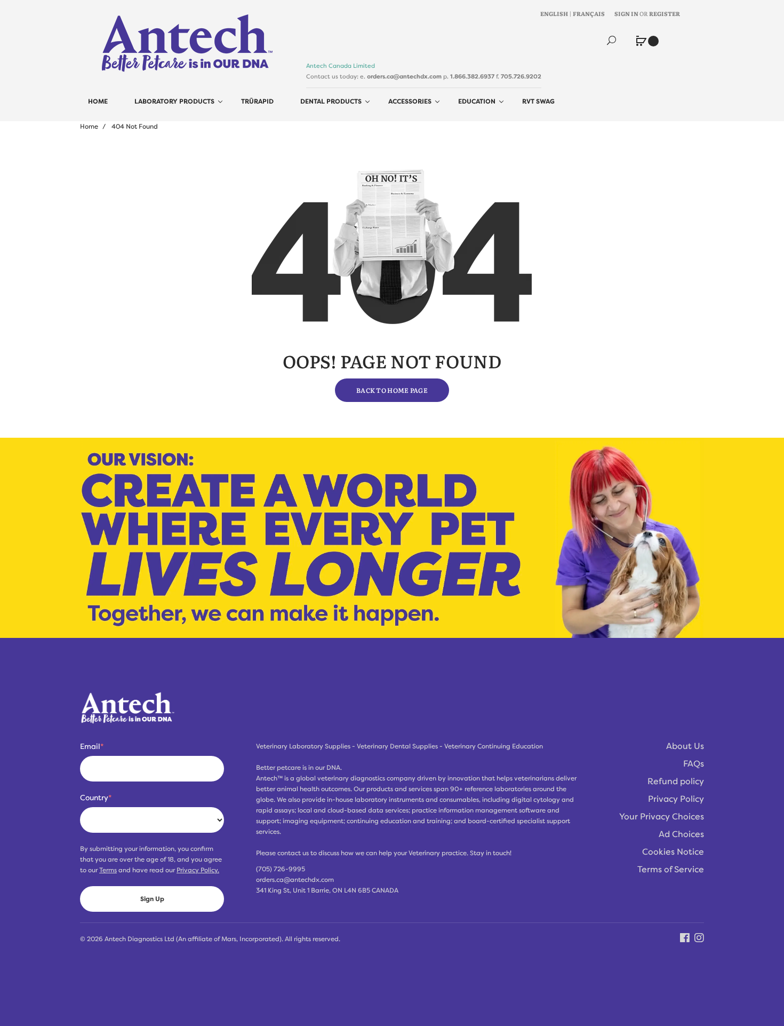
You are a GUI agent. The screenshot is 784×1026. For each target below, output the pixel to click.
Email (91, 746)
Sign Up (152, 899)
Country (95, 797)
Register (664, 13)
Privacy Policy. (198, 870)
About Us (685, 746)
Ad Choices (681, 834)
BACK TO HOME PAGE (392, 390)
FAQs (693, 764)
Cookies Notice (673, 852)
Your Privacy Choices (661, 817)
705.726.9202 (521, 76)
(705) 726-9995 (280, 869)
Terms (108, 870)
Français (589, 13)
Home (89, 126)
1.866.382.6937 (472, 76)
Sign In (626, 13)
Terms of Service (670, 869)
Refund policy (675, 781)
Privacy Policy (676, 799)
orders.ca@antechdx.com (404, 76)
